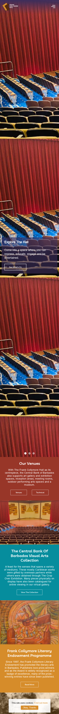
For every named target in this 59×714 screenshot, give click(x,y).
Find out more (41, 703)
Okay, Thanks (29, 707)
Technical (40, 492)
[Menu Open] (53, 7)
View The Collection (29, 592)
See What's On (15, 267)
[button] (25, 453)
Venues (19, 492)
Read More (29, 684)
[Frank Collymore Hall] (10, 9)
